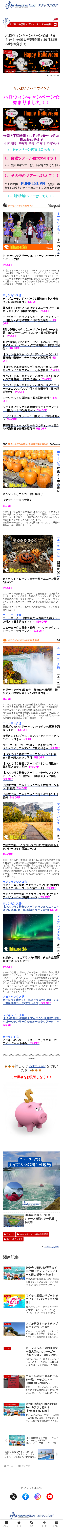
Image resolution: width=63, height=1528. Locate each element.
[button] (56, 846)
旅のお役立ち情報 (14, 1239)
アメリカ (10, 1234)
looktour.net (37, 1066)
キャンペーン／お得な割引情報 (34, 1234)
